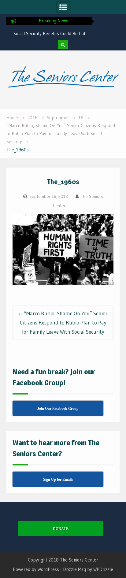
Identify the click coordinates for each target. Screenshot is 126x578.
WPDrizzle (103, 569)
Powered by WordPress (36, 569)
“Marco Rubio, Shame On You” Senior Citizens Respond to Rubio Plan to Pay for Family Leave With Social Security (64, 322)
